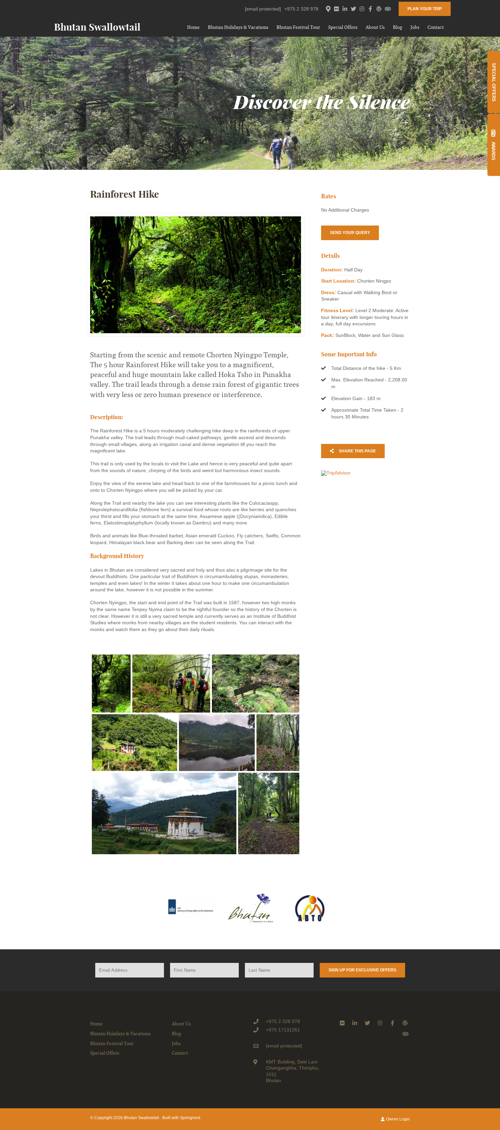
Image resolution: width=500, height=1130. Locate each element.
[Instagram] (362, 9)
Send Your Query (350, 232)
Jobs (415, 27)
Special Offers (342, 27)
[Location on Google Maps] (328, 8)
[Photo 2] (171, 683)
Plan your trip (424, 8)
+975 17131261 (283, 1030)
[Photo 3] (255, 683)
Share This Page (357, 451)
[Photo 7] (164, 813)
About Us (375, 27)
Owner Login (397, 1119)
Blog (397, 27)
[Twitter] (353, 9)
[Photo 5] (217, 742)
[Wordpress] (379, 9)
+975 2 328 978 (301, 8)
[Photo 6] (277, 742)
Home (193, 27)
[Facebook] (370, 9)
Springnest (190, 1117)
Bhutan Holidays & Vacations (238, 27)
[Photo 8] (268, 813)
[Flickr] (336, 9)
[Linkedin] (345, 9)
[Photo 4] (134, 742)
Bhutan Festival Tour (298, 27)
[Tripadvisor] (387, 9)
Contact (436, 27)
